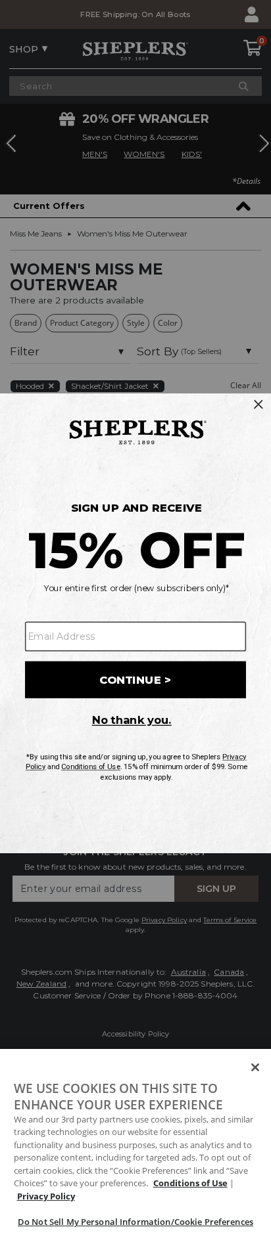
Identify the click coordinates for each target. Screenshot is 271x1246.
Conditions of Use (190, 1183)
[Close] (255, 1067)
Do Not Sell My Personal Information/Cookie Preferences (135, 1222)
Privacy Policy (46, 1196)
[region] (135, 1147)
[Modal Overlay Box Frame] (135, 623)
